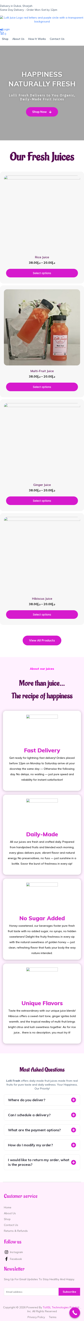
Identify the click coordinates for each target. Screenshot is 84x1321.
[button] (42, 1100)
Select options (42, 273)
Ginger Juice (42, 485)
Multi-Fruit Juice (42, 371)
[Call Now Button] (74, 1312)
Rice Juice (42, 257)
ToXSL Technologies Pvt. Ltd (61, 1307)
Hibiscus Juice (42, 598)
